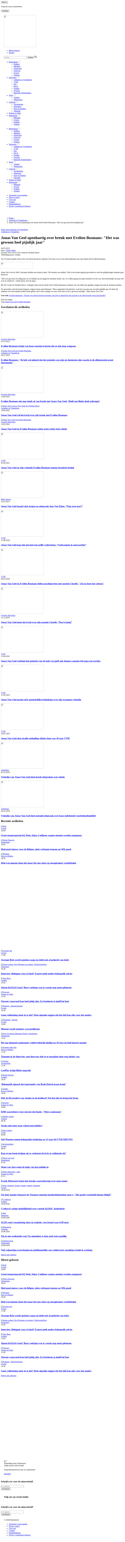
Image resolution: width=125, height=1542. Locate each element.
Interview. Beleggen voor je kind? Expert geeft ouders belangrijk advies (36, 973)
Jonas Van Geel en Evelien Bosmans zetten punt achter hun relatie (34, 429)
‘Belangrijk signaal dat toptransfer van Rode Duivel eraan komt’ (33, 1084)
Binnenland (13, 62)
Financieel (18, 68)
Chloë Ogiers (10, 250)
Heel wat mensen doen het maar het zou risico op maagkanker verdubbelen (38, 863)
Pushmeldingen (15, 204)
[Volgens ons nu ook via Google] (17, 268)
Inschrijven (6, 1489)
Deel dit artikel (6, 300)
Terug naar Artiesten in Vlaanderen (14, 230)
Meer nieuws (6, 499)
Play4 (16, 86)
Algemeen (5, 770)
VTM (16, 82)
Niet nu (4, 2)
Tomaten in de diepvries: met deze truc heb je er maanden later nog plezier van (40, 1056)
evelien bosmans (24, 302)
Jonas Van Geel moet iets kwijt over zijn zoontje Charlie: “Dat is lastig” (36, 622)
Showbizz (12, 78)
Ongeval (17, 71)
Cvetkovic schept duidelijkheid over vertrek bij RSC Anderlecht (33, 1208)
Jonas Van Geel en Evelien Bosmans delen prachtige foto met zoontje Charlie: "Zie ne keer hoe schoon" (52, 583)
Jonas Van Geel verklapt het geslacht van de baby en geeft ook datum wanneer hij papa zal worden (50, 661)
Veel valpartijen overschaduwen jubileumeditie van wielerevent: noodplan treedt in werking (46, 1250)
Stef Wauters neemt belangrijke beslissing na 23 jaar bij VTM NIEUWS (37, 1139)
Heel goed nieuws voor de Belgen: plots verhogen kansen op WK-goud (36, 849)
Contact (12, 202)
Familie (16, 88)
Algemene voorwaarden (18, 195)
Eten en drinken (20, 109)
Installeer (5, 11)
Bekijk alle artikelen (8, 1255)
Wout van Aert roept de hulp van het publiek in (25, 1167)
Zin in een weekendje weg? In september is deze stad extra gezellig (34, 1236)
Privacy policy (14, 197)
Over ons (12, 200)
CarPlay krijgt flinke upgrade (16, 1070)
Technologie (18, 104)
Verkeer (17, 75)
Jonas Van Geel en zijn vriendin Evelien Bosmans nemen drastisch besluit (37, 467)
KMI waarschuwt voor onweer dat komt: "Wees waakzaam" (31, 1111)
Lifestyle (12, 102)
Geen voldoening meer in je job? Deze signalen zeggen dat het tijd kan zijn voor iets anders (46, 1015)
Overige (17, 91)
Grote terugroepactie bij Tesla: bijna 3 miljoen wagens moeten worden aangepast (41, 835)
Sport (11, 95)
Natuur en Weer (15, 113)
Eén (15, 84)
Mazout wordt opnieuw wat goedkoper (20, 1029)
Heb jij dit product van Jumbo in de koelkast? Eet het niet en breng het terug (39, 1098)
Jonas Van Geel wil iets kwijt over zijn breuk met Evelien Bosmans (34, 415)
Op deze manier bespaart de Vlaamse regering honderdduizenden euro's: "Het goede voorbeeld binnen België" (56, 1194)
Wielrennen (18, 100)
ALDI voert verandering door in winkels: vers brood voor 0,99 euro (35, 1222)
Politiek (17, 64)
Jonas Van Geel (11, 302)
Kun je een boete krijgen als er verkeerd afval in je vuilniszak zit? (33, 1153)
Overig (16, 73)
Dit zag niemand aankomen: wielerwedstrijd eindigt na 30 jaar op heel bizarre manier (44, 1042)
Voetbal (17, 97)
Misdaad (17, 66)
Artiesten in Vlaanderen (23, 80)
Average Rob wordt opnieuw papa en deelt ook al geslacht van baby (35, 960)
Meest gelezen (14, 50)
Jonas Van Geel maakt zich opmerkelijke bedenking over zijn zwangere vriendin (41, 699)
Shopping (17, 107)
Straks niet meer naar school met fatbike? (21, 1125)
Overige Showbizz (8, 339)
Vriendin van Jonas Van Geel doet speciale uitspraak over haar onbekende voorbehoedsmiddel (48, 815)
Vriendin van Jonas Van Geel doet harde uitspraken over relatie (33, 777)
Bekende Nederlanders (22, 93)
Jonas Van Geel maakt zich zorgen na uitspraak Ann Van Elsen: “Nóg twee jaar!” (42, 506)
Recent (11, 53)
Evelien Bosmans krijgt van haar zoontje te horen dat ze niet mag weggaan (38, 346)
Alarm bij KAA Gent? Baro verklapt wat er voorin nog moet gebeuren (36, 987)
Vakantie (17, 111)
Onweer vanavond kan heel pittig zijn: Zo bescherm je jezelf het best (35, 1001)
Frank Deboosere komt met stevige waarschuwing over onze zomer (34, 1181)
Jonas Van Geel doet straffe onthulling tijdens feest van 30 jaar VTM (35, 738)
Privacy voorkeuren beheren (20, 206)
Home (11, 218)
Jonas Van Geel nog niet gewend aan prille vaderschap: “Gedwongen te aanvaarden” (43, 545)
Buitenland (13, 116)
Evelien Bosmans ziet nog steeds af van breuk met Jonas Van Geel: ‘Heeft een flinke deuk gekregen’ (50, 401)
